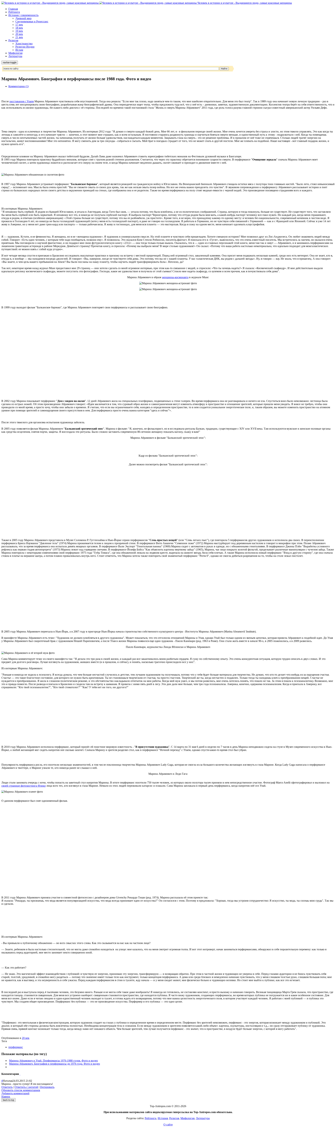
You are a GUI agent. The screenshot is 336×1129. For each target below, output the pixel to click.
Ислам (19, 49)
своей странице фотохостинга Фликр (23, 785)
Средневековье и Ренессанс (31, 21)
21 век (19, 37)
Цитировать (47, 1087)
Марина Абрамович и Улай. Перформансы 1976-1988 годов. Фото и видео (53, 1060)
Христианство (24, 43)
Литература (15, 56)
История (163, 1118)
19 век (19, 30)
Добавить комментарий (15, 1093)
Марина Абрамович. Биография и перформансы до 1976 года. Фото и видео (54, 1063)
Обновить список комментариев (20, 1090)
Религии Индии (24, 46)
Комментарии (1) (18, 86)
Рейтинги (14, 12)
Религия (13, 40)
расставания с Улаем (21, 101)
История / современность (23, 15)
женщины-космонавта (175, 277)
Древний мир (23, 18)
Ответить (7, 1087)
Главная (13, 8)
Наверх (5, 1096)
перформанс (15, 1047)
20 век (19, 34)
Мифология (15, 53)
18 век (19, 27)
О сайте (168, 1124)
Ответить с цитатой (26, 1087)
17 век (19, 24)
